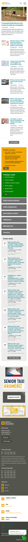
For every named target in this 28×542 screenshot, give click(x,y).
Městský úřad (8, 226)
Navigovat (5, 437)
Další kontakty (6, 441)
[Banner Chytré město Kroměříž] (14, 411)
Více (6, 168)
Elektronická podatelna (11, 200)
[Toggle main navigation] (24, 3)
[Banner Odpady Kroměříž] (14, 397)
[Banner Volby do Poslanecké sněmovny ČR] (14, 372)
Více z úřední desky (14, 358)
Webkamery (7, 220)
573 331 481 (9, 506)
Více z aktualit (14, 142)
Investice (6, 232)
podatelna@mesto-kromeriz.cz (13, 512)
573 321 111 (9, 499)
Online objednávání (10, 207)
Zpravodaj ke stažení (10, 213)
